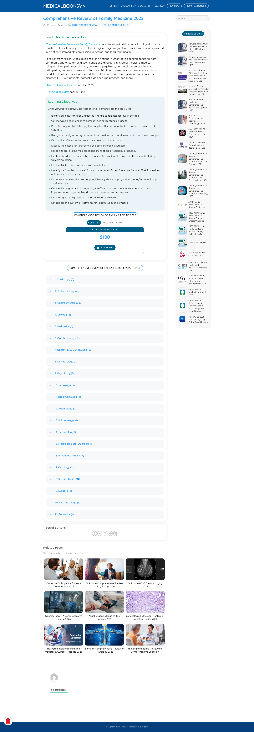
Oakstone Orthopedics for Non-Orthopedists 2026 (63, 585)
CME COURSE (127, 6)
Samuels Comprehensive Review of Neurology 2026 (104, 650)
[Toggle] (50, 280)
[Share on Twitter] (99, 533)
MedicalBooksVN (58, 6)
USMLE (113, 6)
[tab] (94, 222)
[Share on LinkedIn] (115, 533)
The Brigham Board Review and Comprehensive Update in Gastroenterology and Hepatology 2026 (145, 653)
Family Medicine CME (116, 25)
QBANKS (158, 6)
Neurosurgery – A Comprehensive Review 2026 (63, 617)
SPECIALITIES (144, 6)
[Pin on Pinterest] (110, 533)
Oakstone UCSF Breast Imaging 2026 (145, 585)
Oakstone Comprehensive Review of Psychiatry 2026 (104, 585)
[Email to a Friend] (105, 533)
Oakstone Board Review (82, 25)
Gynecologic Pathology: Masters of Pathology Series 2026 (145, 617)
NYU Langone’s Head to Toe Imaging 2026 (104, 617)
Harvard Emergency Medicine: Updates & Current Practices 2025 (63, 650)
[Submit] (207, 18)
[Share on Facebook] (94, 533)
